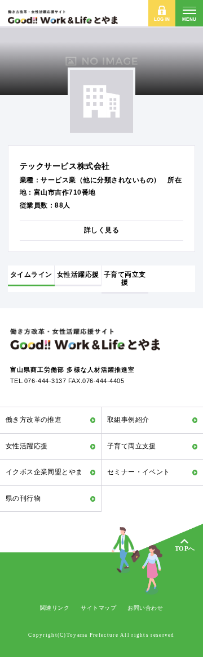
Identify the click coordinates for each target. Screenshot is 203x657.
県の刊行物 (23, 498)
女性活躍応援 (27, 446)
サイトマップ (98, 608)
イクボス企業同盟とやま (44, 472)
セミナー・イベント (138, 472)
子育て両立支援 (131, 446)
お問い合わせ (145, 608)
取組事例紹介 (128, 419)
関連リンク (55, 608)
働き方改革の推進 (34, 419)
